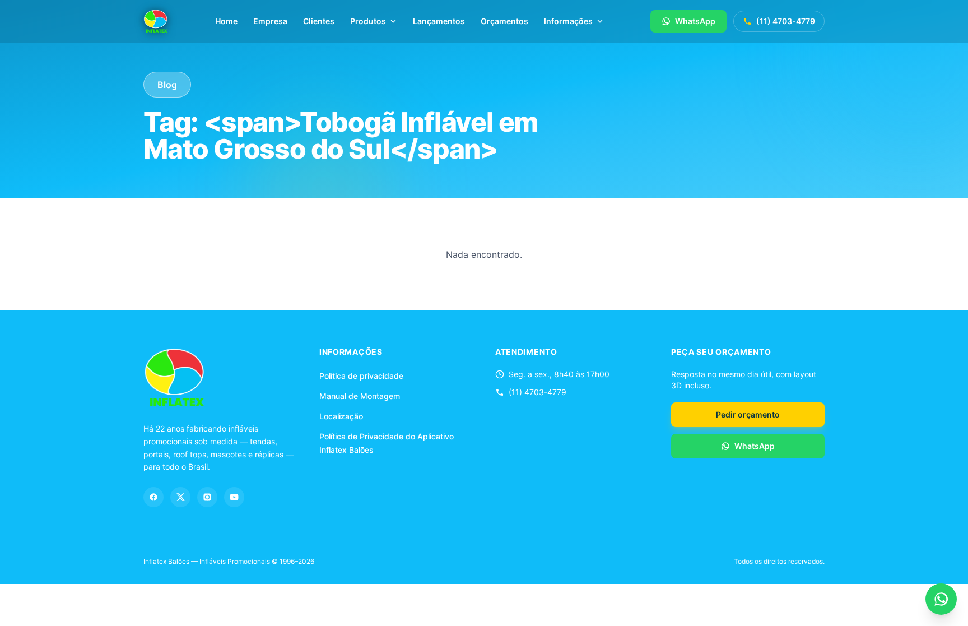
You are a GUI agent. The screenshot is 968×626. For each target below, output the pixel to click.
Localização (341, 416)
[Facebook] (153, 497)
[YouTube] (234, 497)
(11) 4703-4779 (785, 21)
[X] (180, 497)
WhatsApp (695, 21)
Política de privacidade (361, 376)
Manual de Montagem (359, 396)
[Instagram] (207, 497)
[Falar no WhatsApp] (941, 599)
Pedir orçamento (748, 414)
